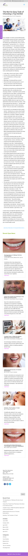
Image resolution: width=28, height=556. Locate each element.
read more (6, 275)
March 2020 (5, 529)
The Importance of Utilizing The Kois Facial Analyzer (13, 256)
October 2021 (6, 523)
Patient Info (18, 16)
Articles (11, 257)
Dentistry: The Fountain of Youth (12, 408)
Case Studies (12, 299)
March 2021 (5, 527)
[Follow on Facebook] (5, 484)
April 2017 (5, 531)
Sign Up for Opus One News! (14, 554)
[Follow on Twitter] (10, 484)
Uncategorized (19, 338)
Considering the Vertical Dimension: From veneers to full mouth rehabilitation (14, 446)
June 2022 (5, 520)
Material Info (16, 257)
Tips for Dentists (19, 299)
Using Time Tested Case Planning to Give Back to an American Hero (14, 297)
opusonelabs (7, 16)
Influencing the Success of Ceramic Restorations (12, 370)
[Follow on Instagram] (7, 484)
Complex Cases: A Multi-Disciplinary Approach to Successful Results (12, 337)
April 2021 (5, 525)
